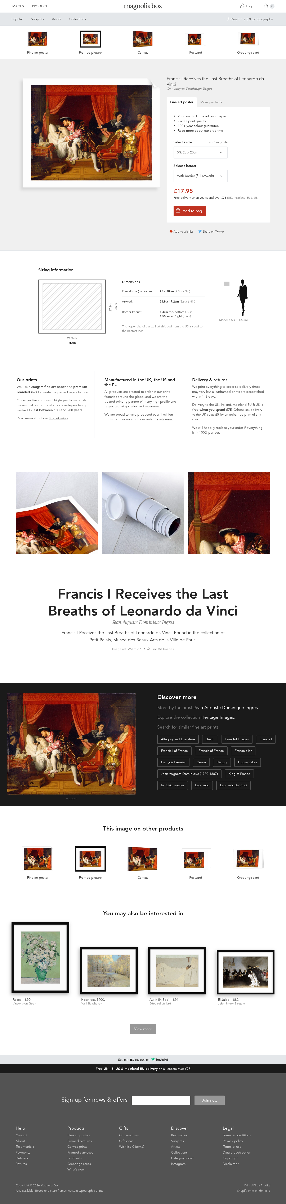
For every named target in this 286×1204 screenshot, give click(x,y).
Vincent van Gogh (24, 1003)
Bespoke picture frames (51, 1190)
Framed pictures (79, 1141)
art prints (216, 131)
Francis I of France (174, 751)
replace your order (229, 428)
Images (18, 6)
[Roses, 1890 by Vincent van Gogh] (41, 958)
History (222, 762)
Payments (23, 1152)
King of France (239, 774)
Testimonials (25, 1147)
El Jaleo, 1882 (228, 1000)
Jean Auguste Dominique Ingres (189, 89)
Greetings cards (79, 1164)
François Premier (173, 762)
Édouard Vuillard (160, 1003)
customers (165, 419)
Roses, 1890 (22, 1000)
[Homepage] (143, 7)
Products (40, 6)
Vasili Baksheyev (91, 1003)
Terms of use (232, 1147)
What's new (76, 1169)
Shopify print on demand (253, 1190)
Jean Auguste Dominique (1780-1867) (189, 774)
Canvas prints (77, 1147)
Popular (17, 19)
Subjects (37, 19)
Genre (201, 762)
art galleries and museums (139, 406)
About (20, 1141)
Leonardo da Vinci (233, 785)
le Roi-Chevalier (172, 785)
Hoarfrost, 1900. (93, 1000)
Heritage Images (217, 717)
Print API (250, 1185)
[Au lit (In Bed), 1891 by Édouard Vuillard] (177, 970)
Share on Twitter (213, 231)
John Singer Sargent (231, 1003)
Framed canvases (80, 1152)
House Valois (247, 762)
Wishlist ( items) (131, 1147)
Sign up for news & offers (94, 1099)
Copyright (230, 1158)
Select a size (201, 142)
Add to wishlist (183, 231)
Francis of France (211, 751)
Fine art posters (78, 1135)
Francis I (266, 739)
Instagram (178, 1164)
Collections (77, 19)
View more (143, 1029)
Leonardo (202, 785)
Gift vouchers (129, 1135)
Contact (21, 1135)
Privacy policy (233, 1141)
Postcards (74, 1158)
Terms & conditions (237, 1135)
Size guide (221, 142)
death (210, 739)
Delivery (198, 405)
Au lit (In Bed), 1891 (164, 1000)
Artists (56, 19)
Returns (21, 1164)
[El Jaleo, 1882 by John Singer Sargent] (246, 972)
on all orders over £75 (143, 1069)
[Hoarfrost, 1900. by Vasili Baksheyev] (109, 970)
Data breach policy (237, 1152)
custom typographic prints (85, 1190)
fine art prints (58, 418)
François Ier (243, 751)
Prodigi (265, 1185)
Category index (182, 1158)
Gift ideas (126, 1141)
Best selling (179, 1135)
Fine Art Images (237, 739)
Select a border (185, 166)
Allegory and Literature (178, 739)
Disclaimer (230, 1164)
